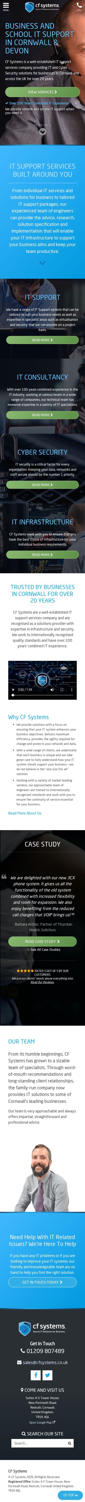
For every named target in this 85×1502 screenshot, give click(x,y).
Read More (41, 340)
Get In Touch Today (40, 1282)
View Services (41, 92)
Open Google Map (40, 1422)
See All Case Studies (45, 949)
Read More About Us (24, 813)
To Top (69, 1495)
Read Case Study (40, 941)
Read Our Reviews (42, 982)
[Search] (69, 1443)
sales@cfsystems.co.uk (45, 1362)
